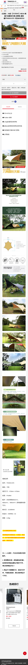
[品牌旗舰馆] (5, 5)
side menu (25, 653)
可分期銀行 (18, 75)
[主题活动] (1, 5)
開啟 (25, 2)
